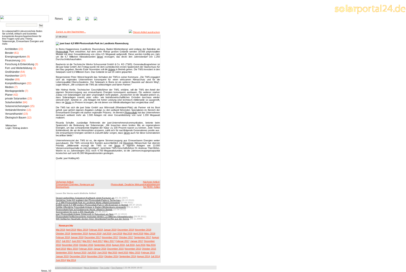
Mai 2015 (112, 252)
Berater (9, 52)
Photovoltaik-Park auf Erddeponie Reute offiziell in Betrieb (84, 209)
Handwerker (12, 75)
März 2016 (72, 248)
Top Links (104, 268)
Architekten (11, 49)
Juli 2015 (91, 252)
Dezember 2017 (92, 237)
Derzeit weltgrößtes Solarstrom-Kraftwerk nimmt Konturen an (85, 198)
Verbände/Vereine (15, 110)
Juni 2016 (140, 245)
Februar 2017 (122, 241)
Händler (9, 79)
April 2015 (123, 252)
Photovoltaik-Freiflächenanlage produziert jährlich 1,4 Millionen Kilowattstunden (94, 216)
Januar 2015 (62, 256)
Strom (100, 56)
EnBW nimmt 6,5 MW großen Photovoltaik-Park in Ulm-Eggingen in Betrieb (92, 205)
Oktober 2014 (111, 256)
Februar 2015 (148, 252)
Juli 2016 (130, 245)
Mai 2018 (127, 233)
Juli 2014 (155, 256)
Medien (9, 87)
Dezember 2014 (78, 256)
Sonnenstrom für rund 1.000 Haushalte (75, 212)
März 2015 (134, 252)
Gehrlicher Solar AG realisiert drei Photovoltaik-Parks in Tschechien (88, 200)
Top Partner (117, 268)
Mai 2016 (151, 245)
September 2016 (102, 245)
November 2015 (133, 248)
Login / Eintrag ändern (16, 128)
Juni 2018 (117, 233)
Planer (9, 94)
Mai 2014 (71, 260)
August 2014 (143, 256)
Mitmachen (11, 125)
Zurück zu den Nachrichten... (71, 31)
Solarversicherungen (17, 106)
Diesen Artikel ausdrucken (146, 32)
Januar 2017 (136, 241)
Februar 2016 (86, 248)
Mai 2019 (60, 229)
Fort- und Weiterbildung (18, 68)
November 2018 (143, 229)
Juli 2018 (106, 233)
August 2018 (95, 233)
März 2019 (82, 229)
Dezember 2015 (115, 248)
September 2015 (64, 252)
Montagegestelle (14, 90)
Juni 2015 (102, 252)
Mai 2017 (87, 241)
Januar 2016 (99, 248)
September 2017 (142, 237)
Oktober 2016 (86, 245)
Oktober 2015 (149, 248)
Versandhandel (14, 113)
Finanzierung (12, 60)
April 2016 (61, 248)
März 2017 (109, 241)
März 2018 (149, 233)
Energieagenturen (15, 56)
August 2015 (80, 252)
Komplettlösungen (15, 83)
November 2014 (95, 256)
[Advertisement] (107, 169)
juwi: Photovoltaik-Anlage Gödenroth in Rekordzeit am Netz (85, 214)
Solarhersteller (13, 102)
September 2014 (127, 256)
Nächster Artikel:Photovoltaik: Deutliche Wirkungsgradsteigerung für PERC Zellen (135, 184)
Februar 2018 (63, 237)
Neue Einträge (91, 268)
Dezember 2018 (125, 229)
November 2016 (70, 245)
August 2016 (118, 245)
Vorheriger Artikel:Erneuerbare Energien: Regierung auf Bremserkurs (75, 184)
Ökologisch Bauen (15, 117)
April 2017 (98, 241)
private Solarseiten (16, 98)
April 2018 (138, 233)
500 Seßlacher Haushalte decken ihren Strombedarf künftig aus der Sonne (92, 219)
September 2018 (79, 233)
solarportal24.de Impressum (68, 268)
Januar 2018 (77, 237)
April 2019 (71, 229)
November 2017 (110, 237)
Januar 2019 (110, 229)
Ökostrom (128, 143)
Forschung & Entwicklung (19, 64)
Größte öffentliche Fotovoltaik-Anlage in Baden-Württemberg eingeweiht (91, 207)
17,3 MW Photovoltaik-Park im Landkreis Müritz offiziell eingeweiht (88, 202)
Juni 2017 (77, 241)
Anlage (111, 69)
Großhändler (12, 71)
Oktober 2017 (126, 237)
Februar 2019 (96, 229)
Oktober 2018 (63, 233)
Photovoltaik (62, 51)
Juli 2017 (66, 241)
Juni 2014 (61, 260)
